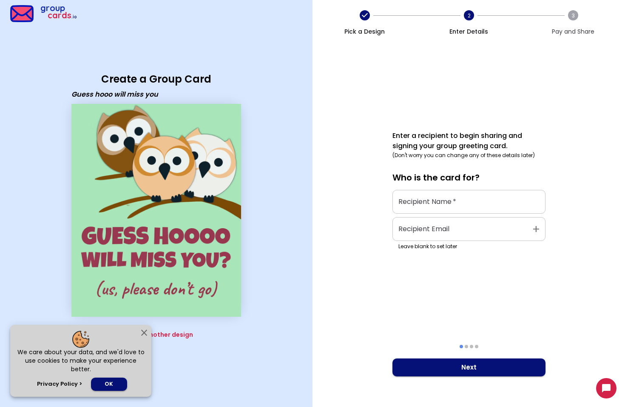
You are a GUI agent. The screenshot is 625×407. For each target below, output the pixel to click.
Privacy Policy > (59, 384)
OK (109, 384)
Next (469, 367)
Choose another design (156, 334)
